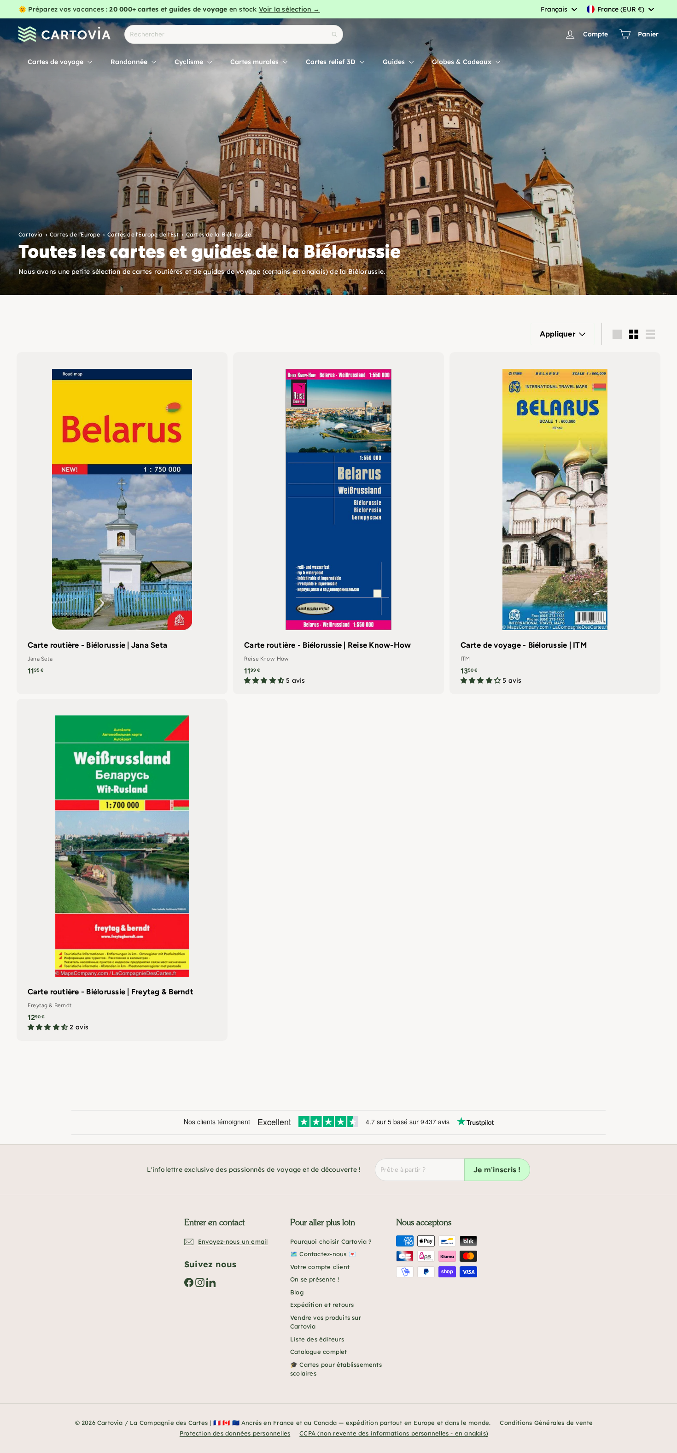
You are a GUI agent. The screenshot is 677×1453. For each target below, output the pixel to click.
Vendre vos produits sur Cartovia (325, 1322)
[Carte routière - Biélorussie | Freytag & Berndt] (122, 870)
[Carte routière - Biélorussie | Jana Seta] (122, 518)
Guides (395, 62)
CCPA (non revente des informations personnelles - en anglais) (393, 1433)
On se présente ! (314, 1279)
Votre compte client (320, 1266)
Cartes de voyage (56, 62)
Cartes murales (255, 62)
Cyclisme (190, 62)
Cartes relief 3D (331, 62)
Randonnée (130, 62)
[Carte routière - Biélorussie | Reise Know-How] (338, 523)
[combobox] (559, 9)
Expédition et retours (322, 1304)
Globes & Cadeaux (462, 62)
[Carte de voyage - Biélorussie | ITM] (555, 523)
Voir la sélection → (289, 9)
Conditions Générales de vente (546, 1422)
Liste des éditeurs (317, 1339)
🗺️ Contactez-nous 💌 (323, 1254)
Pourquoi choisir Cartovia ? (331, 1241)
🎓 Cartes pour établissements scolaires (336, 1369)
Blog (296, 1292)
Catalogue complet (318, 1351)
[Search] (334, 34)
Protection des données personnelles (235, 1433)
